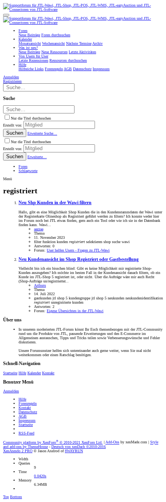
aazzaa (38, 229)
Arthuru (40, 285)
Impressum (27, 420)
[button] (6, 15)
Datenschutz (28, 412)
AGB (23, 416)
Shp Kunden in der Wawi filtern (55, 202)
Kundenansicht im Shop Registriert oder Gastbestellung (79, 259)
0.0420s (40, 476)
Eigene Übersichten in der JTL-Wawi (75, 311)
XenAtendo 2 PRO (17, 451)
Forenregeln (28, 403)
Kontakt (48, 373)
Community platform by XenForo (53, 442)
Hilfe (22, 373)
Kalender (34, 373)
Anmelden (11, 391)
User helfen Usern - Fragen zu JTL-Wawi (78, 250)
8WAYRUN (74, 451)
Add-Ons (112, 442)
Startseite (10, 373)
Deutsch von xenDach (78, 447)
